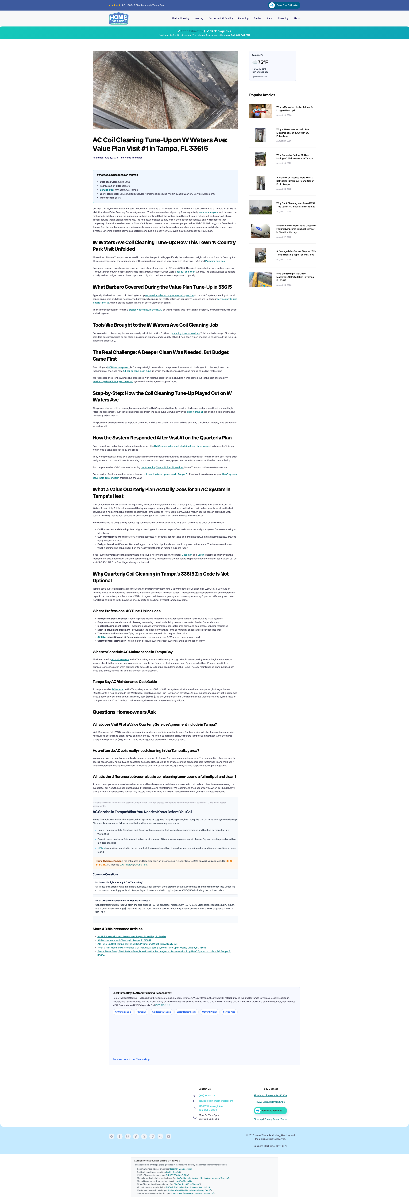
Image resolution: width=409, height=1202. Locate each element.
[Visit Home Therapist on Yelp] (160, 1136)
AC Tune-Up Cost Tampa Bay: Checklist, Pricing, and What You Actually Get (137, 944)
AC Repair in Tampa (161, 1012)
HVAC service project (118, 367)
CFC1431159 (140, 864)
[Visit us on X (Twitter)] (144, 1136)
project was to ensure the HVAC (145, 309)
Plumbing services (215, 261)
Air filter (101, 637)
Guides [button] (257, 18)
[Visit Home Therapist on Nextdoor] (152, 1136)
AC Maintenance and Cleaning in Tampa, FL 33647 (124, 940)
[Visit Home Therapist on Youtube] (168, 1136)
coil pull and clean (186, 271)
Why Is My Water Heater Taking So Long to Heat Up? (294, 108)
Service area (106, 189)
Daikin (200, 554)
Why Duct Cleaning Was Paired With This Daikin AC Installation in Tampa (296, 205)
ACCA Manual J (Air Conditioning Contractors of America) (203, 1178)
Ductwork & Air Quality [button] (220, 18)
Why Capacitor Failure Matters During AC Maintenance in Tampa (294, 157)
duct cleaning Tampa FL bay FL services (162, 467)
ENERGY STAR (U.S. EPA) (177, 1175)
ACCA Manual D (184, 1181)
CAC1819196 (126, 864)
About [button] (297, 18)
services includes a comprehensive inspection (169, 295)
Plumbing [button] (243, 18)
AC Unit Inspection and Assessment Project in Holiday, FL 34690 (131, 936)
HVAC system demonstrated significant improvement (182, 446)
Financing (283, 18)
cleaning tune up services (186, 333)
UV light (101, 848)
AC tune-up (118, 689)
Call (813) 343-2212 (240, 35)
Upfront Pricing (209, 1012)
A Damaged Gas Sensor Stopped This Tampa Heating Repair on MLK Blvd (296, 253)
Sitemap (258, 1119)
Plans (269, 18)
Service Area (229, 1012)
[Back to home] (119, 18)
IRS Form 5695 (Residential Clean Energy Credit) (189, 1190)
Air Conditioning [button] (180, 18)
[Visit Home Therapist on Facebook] (120, 1136)
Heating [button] (199, 18)
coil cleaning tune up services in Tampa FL (166, 474)
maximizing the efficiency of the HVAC (113, 381)
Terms (284, 1119)
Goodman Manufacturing (180, 1169)
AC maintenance (120, 659)
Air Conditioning (123, 1012)
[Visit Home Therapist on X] (136, 1136)
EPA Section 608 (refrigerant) (187, 1184)
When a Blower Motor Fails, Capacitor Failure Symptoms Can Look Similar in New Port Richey (296, 229)
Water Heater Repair (186, 1012)
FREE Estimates (192, 31)
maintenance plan (208, 212)
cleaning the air (195, 411)
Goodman (187, 554)
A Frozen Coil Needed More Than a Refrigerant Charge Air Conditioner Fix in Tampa (295, 181)
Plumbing (141, 1012)
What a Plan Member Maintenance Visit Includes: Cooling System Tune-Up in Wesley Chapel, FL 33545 (151, 947)
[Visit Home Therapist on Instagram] (128, 1136)
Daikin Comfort (173, 1172)
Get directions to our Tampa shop (131, 1059)
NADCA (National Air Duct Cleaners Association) (188, 1187)
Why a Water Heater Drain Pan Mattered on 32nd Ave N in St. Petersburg (292, 133)
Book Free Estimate (287, 5)
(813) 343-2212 (162, 1005)
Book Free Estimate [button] (271, 1110)
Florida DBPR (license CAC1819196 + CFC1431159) (192, 1193)
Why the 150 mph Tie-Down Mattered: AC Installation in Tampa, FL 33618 (295, 277)
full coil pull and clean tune (137, 371)
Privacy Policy (271, 1119)
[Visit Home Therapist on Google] (111, 1136)
